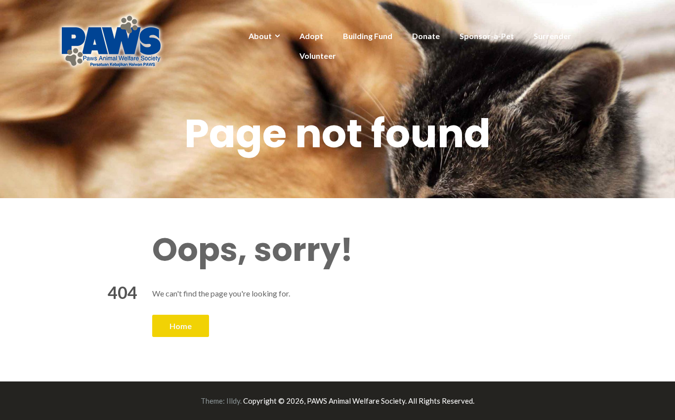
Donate (426, 36)
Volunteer (317, 55)
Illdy (233, 400)
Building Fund (367, 36)
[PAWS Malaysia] (111, 40)
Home (180, 326)
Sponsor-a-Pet (487, 36)
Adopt (311, 36)
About (260, 36)
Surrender (552, 36)
